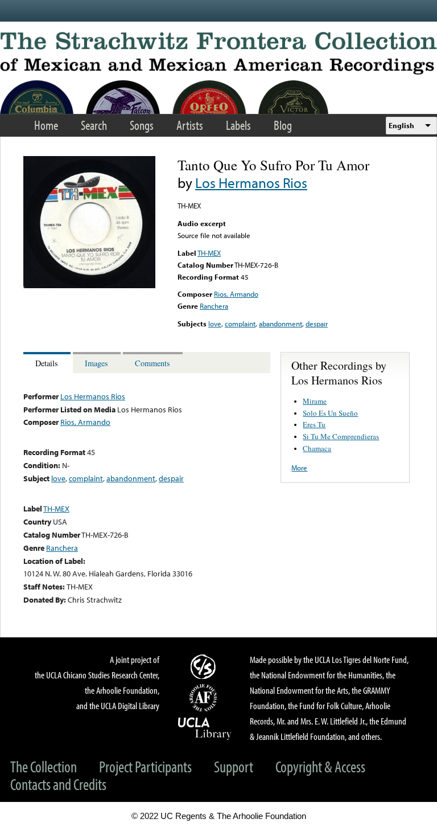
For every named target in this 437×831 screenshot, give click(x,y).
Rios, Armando (236, 293)
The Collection (43, 766)
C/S (205, 666)
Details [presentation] (46, 363)
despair (317, 323)
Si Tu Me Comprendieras (341, 436)
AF (205, 697)
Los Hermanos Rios (251, 182)
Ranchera (214, 305)
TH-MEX (209, 252)
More (299, 467)
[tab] (48, 362)
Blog (283, 125)
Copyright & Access (320, 766)
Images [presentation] (96, 363)
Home (46, 125)
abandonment (280, 323)
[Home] (218, 53)
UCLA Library (205, 728)
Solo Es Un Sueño (330, 413)
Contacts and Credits (58, 784)
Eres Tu (314, 424)
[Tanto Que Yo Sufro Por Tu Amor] (89, 285)
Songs (142, 125)
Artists (189, 125)
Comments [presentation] (152, 363)
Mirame (315, 401)
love (214, 323)
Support (233, 766)
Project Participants (145, 766)
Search (94, 125)
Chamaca (317, 448)
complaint (240, 323)
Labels (238, 125)
